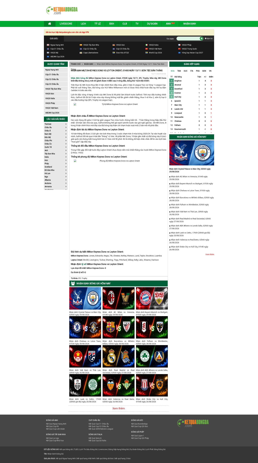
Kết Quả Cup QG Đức (139, 426)
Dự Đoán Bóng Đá (137, 449)
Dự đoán (152, 23)
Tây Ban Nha (50, 154)
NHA (172, 71)
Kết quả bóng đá (66, 449)
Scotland (48, 167)
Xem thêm (118, 408)
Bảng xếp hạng (191, 64)
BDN (204, 71)
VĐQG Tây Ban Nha (53, 89)
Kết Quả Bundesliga (139, 424)
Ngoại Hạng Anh (52, 70)
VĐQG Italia (50, 98)
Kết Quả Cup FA (52, 426)
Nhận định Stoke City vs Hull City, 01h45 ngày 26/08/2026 (152, 399)
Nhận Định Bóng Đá (55, 454)
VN (210, 71)
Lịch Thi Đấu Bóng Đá (88, 449)
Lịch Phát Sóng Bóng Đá (155, 449)
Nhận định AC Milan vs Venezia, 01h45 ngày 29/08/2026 (118, 312)
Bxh (111, 23)
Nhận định (189, 23)
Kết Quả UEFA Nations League (101, 429)
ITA (191, 71)
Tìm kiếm (170, 39)
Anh (46, 150)
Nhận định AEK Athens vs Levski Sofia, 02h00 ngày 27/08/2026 (152, 370)
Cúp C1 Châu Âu (52, 75)
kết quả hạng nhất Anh (86, 458)
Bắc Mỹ (48, 137)
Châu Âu (48, 127)
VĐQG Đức (49, 94)
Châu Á (48, 131)
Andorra (48, 183)
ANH (168, 23)
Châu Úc (48, 144)
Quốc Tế (48, 147)
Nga (46, 177)
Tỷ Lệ (98, 23)
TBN (179, 71)
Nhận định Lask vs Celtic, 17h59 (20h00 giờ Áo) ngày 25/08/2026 (85, 399)
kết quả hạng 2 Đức (123, 458)
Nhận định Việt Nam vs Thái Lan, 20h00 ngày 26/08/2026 (85, 370)
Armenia (48, 187)
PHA (197, 71)
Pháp (47, 164)
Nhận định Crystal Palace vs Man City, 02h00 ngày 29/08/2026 (85, 312)
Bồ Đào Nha (49, 170)
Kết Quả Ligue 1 (137, 436)
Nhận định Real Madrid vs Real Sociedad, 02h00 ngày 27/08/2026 (118, 370)
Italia (47, 157)
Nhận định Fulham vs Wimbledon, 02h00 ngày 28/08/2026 (152, 341)
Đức (46, 160)
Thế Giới (48, 124)
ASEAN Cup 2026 (52, 113)
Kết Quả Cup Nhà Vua (55, 441)
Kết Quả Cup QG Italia (97, 441)
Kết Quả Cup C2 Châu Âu (99, 426)
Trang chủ (76, 64)
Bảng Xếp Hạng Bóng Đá (119, 449)
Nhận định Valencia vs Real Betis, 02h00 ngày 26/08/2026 (118, 399)
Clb (125, 23)
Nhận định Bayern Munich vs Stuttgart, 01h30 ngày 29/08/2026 (152, 312)
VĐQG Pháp (50, 103)
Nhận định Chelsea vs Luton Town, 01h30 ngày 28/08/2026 (85, 341)
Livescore (66, 23)
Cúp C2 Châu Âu (52, 79)
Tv (137, 23)
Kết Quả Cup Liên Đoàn (55, 429)
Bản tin (209, 39)
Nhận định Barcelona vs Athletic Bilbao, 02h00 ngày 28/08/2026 (118, 341)
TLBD (76, 449)
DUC (185, 71)
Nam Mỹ (48, 134)
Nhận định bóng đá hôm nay (191, 137)
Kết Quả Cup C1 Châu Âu (99, 424)
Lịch (83, 23)
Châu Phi (48, 141)
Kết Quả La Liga (52, 438)
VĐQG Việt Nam (51, 108)
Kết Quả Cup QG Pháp (140, 438)
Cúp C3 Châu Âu (52, 84)
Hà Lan (47, 173)
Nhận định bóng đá (79, 78)
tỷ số (84, 264)
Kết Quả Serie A (95, 438)
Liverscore (103, 449)
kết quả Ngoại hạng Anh (66, 458)
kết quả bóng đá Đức (105, 458)
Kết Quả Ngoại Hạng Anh (56, 424)
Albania (48, 180)
